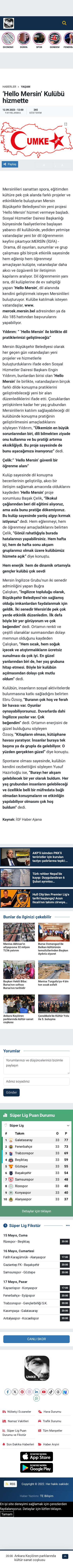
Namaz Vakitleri (18, 1421)
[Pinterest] (22, 1392)
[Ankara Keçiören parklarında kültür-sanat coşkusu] (19, 1004)
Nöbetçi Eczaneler (19, 1411)
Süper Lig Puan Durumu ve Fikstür (14, 1433)
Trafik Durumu (52, 1421)
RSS (12, 1484)
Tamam (6, 1514)
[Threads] (58, 1392)
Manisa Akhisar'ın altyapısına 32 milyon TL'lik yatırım (16, 947)
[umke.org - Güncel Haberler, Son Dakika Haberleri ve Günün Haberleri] (8, 23)
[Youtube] (43, 1392)
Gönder (11, 1092)
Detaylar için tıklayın (36, 1211)
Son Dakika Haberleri (20, 1444)
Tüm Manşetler (52, 1430)
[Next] (65, 1392)
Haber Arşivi (51, 1444)
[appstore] (36, 1457)
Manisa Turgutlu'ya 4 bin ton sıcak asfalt (53, 983)
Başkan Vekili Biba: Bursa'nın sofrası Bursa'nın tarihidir (15, 984)
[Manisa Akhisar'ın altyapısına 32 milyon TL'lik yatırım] (19, 932)
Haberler (9, 86)
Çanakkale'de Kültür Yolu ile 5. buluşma (53, 1017)
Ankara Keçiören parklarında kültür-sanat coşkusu (18, 1019)
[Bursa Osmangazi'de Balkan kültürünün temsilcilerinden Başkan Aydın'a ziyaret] (54, 932)
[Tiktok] (51, 1392)
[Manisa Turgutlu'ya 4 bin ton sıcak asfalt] (54, 969)
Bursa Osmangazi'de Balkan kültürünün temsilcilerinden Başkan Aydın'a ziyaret (53, 948)
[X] (15, 1392)
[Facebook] (7, 1392)
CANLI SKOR (36, 1339)
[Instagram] (29, 1392)
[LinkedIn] (36, 1392)
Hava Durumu (52, 1411)
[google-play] (36, 1468)
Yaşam (25, 86)
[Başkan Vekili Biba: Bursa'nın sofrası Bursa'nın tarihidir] (19, 969)
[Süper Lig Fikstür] (68, 1225)
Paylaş (12, 164)
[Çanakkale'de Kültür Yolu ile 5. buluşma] (54, 1004)
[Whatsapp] (36, 1398)
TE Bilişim (46, 1496)
